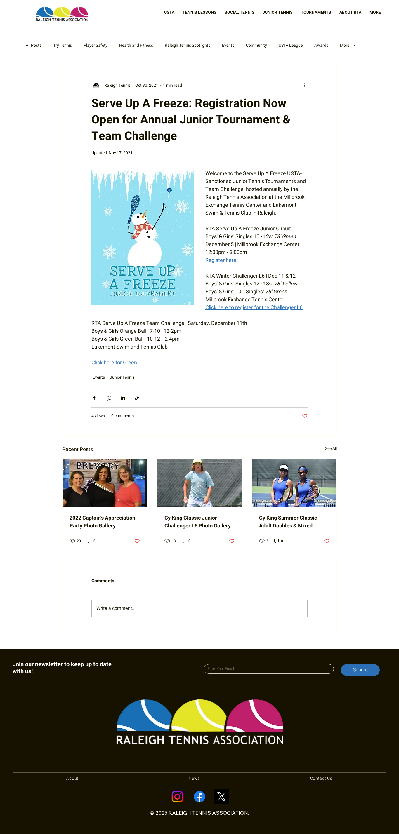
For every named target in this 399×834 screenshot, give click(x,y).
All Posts (33, 45)
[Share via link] (137, 398)
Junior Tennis (122, 377)
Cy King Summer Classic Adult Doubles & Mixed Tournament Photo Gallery (290, 522)
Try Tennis (62, 45)
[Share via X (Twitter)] (108, 398)
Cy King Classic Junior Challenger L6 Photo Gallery (197, 522)
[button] (169, 12)
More (344, 45)
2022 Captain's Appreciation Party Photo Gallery (102, 522)
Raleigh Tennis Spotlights (187, 45)
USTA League (291, 45)
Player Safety (95, 45)
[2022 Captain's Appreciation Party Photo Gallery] (105, 483)
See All (331, 448)
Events (228, 45)
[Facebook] (199, 796)
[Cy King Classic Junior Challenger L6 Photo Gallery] (199, 483)
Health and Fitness (136, 45)
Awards (321, 45)
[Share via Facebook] (94, 398)
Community (256, 45)
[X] (221, 796)
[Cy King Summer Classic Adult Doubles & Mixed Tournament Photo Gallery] (294, 483)
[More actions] (304, 85)
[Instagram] (177, 796)
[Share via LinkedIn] (123, 398)
